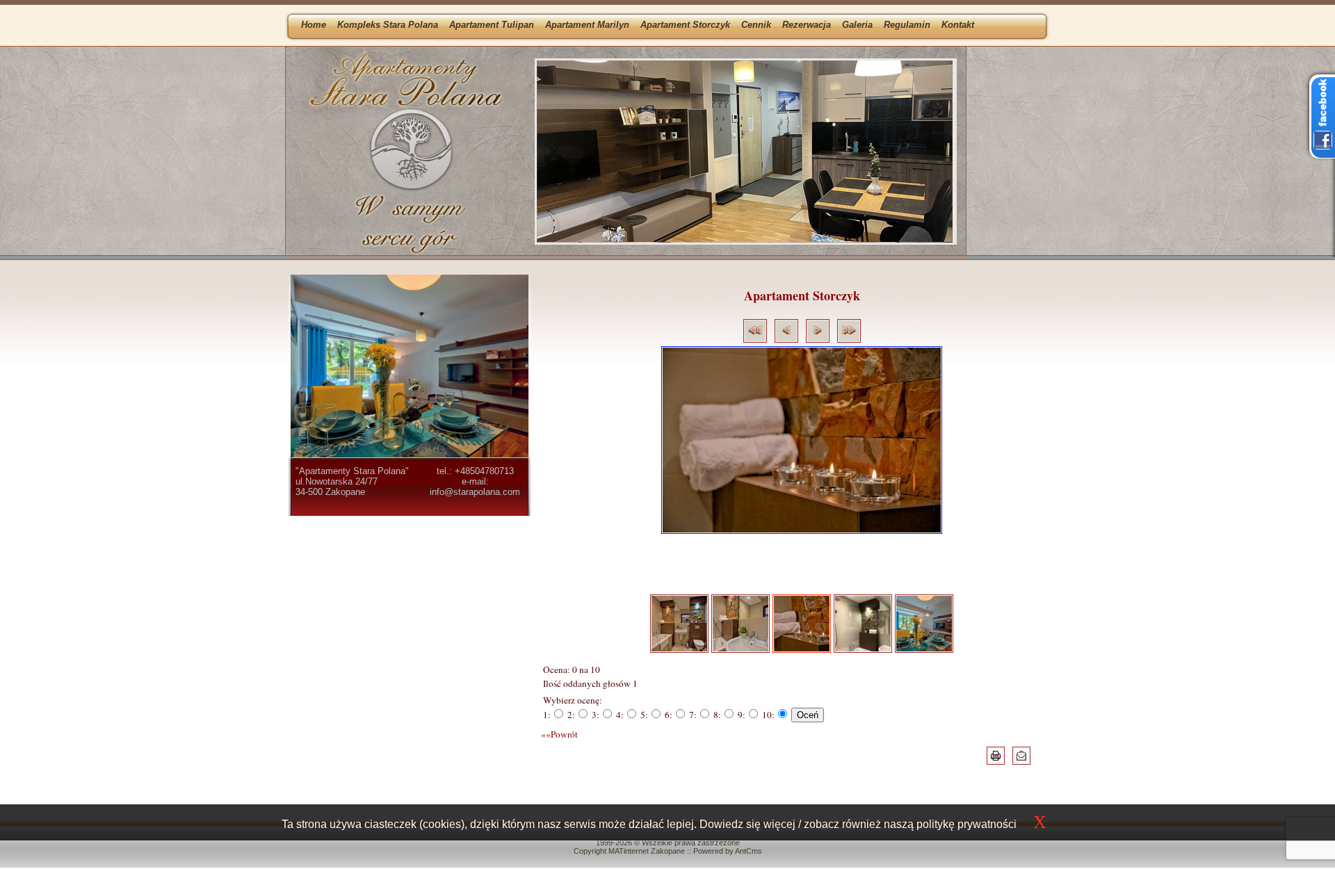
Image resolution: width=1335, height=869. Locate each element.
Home (313, 24)
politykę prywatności (966, 824)
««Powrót (559, 734)
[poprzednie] (786, 339)
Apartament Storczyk (685, 24)
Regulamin (907, 24)
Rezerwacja (806, 24)
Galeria (857, 24)
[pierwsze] (755, 339)
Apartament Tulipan (491, 24)
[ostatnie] (849, 339)
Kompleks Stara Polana (387, 24)
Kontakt (957, 24)
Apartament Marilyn (587, 24)
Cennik (756, 24)
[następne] (818, 339)
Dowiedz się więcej (747, 824)
